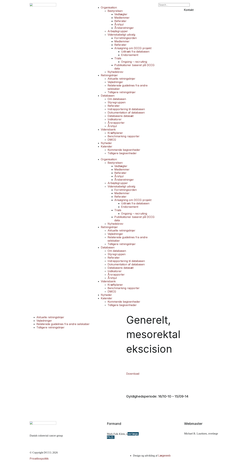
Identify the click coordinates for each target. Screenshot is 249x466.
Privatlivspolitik (39, 458)
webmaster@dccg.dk (198, 439)
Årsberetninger (124, 27)
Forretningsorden (125, 38)
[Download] (127, 361)
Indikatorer (115, 119)
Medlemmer (122, 17)
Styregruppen (117, 102)
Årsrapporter (116, 122)
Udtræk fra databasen (135, 51)
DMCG (112, 139)
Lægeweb (164, 455)
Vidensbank (108, 129)
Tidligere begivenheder (122, 153)
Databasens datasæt (120, 116)
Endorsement (129, 55)
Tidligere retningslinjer (122, 92)
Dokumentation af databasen (126, 112)
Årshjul (118, 24)
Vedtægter (120, 14)
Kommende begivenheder (124, 149)
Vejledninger (115, 82)
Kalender (106, 146)
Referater (120, 21)
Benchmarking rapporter (124, 136)
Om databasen (117, 99)
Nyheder (106, 143)
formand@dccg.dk (119, 443)
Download (132, 373)
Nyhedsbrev (115, 72)
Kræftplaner (115, 133)
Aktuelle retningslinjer (121, 78)
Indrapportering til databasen (126, 109)
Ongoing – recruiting (134, 61)
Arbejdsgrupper (118, 31)
